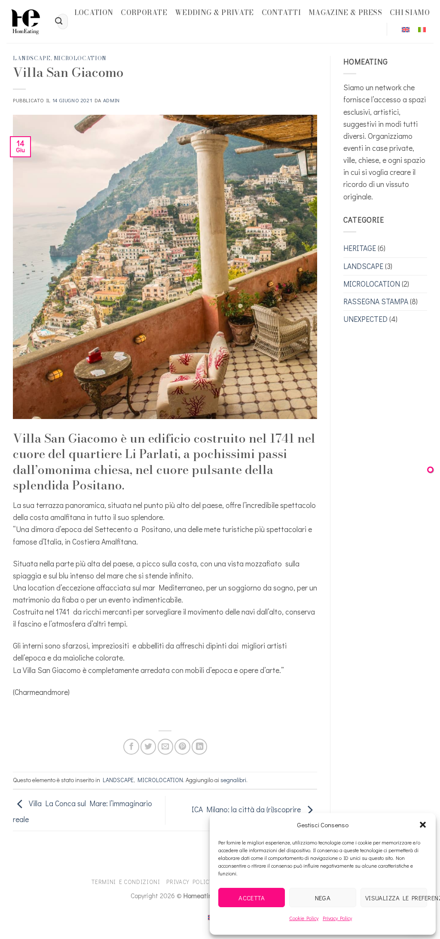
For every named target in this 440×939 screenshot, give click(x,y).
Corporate (144, 12)
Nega (323, 897)
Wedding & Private (214, 12)
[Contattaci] (430, 469)
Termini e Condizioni (126, 882)
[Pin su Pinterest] (182, 746)
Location (93, 12)
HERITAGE (359, 248)
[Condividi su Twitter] (148, 746)
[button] (423, 824)
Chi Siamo (410, 12)
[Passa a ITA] (422, 29)
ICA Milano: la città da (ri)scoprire (247, 809)
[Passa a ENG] (405, 29)
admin (111, 100)
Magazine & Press (345, 12)
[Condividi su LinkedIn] (199, 746)
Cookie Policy (303, 918)
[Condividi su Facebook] (131, 746)
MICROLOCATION (80, 58)
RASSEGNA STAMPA (375, 301)
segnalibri (233, 780)
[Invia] (59, 22)
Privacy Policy (337, 918)
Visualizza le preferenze (396, 897)
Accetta (251, 897)
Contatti (281, 12)
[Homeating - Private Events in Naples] (25, 21)
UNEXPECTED (365, 319)
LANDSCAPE (32, 58)
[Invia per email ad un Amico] (165, 746)
